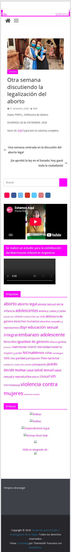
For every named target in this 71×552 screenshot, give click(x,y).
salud (30, 370)
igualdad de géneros (33, 341)
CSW (42, 316)
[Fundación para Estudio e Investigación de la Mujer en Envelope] (6, 195)
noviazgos (58, 353)
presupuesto (40, 364)
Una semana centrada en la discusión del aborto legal (34, 149)
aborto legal (27, 303)
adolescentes (27, 310)
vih (53, 376)
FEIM (35, 108)
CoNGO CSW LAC (31, 316)
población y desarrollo (14, 364)
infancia (54, 342)
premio (28, 364)
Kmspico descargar (14, 487)
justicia (62, 341)
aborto (10, 303)
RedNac (20, 370)
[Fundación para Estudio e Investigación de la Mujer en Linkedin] (47, 195)
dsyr (23, 327)
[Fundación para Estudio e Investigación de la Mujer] (35, 12)
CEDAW (18, 316)
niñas (48, 353)
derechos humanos (26, 321)
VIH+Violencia (12, 385)
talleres (35, 376)
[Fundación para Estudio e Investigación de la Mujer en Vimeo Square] (34, 195)
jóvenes (7, 347)
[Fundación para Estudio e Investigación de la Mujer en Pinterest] (41, 195)
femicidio (10, 342)
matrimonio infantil (24, 347)
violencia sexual (31, 394)
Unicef (45, 376)
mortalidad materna (49, 347)
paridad (20, 358)
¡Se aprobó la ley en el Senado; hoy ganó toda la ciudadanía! (37, 163)
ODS (6, 358)
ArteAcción (9, 317)
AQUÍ (21, 130)
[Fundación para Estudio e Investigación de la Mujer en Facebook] (13, 195)
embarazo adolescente (41, 334)
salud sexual (44, 370)
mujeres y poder (13, 353)
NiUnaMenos (33, 352)
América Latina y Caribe (52, 311)
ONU (12, 358)
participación (33, 358)
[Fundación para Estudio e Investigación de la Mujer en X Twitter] (20, 195)
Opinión (13, 72)
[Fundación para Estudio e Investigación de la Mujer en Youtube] (27, 195)
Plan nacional (50, 358)
